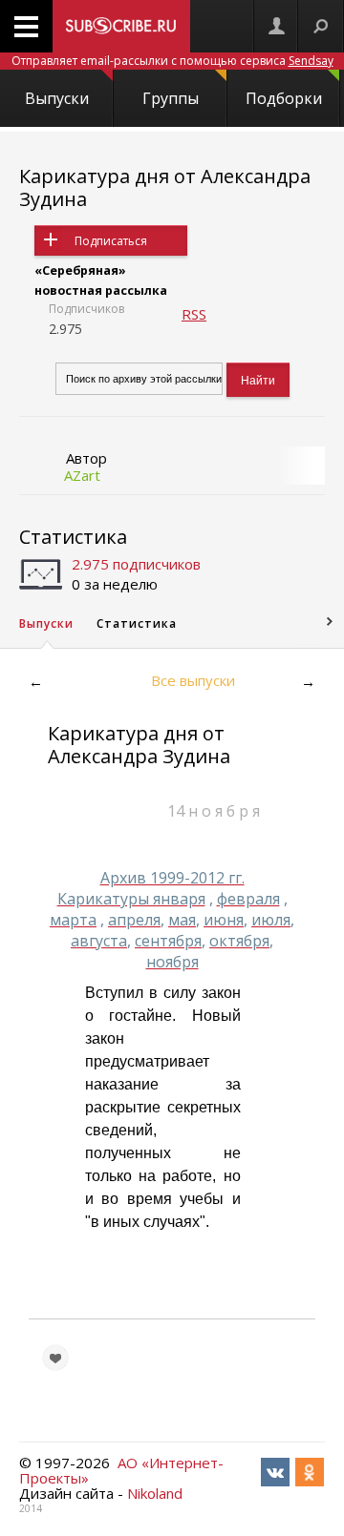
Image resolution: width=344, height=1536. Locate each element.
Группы (170, 98)
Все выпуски (193, 680)
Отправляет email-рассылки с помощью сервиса (172, 60)
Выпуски (57, 98)
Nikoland (155, 1493)
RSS (194, 313)
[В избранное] (55, 1357)
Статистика (73, 537)
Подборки (284, 98)
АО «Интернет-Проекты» (121, 1470)
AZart (82, 475)
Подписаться (111, 241)
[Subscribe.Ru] (121, 26)
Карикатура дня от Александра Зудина (165, 187)
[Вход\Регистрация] (276, 26)
